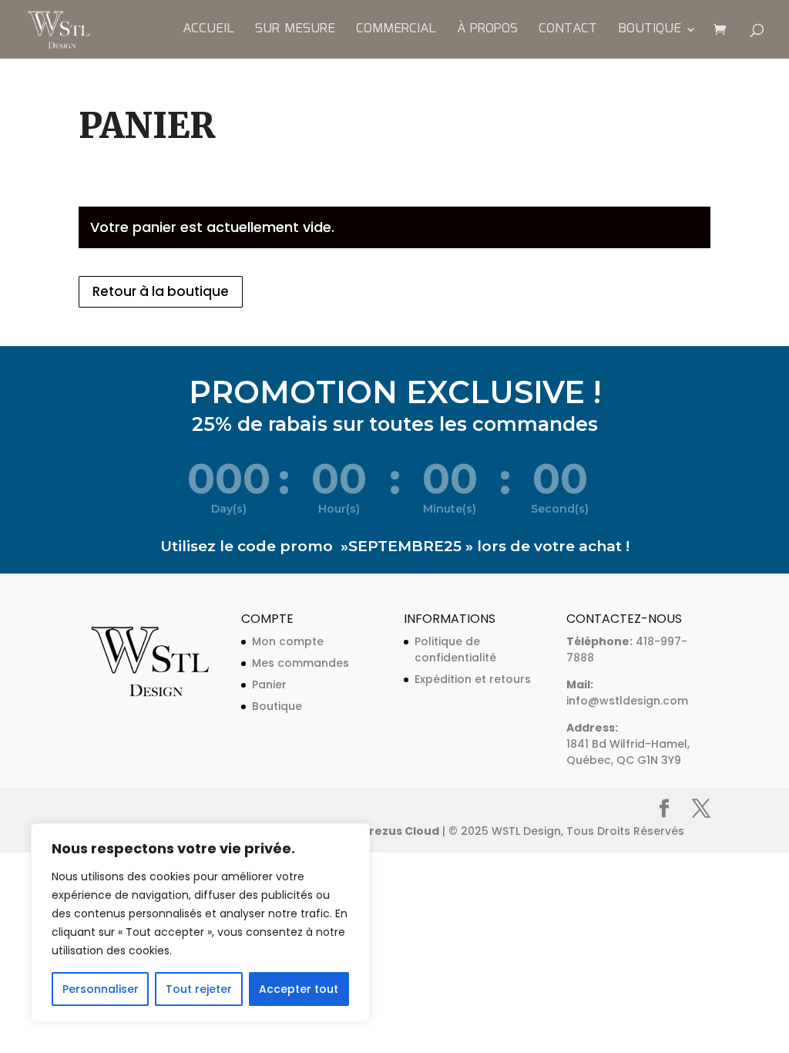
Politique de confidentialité (455, 649)
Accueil (208, 31)
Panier (269, 684)
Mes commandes (300, 663)
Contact (568, 31)
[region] (200, 922)
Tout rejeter (199, 989)
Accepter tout (298, 989)
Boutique (649, 31)
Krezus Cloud (400, 831)
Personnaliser (100, 989)
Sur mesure (295, 31)
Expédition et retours (473, 679)
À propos (487, 31)
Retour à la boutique (160, 291)
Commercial (396, 31)
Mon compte (288, 641)
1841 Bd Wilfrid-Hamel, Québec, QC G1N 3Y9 (628, 752)
